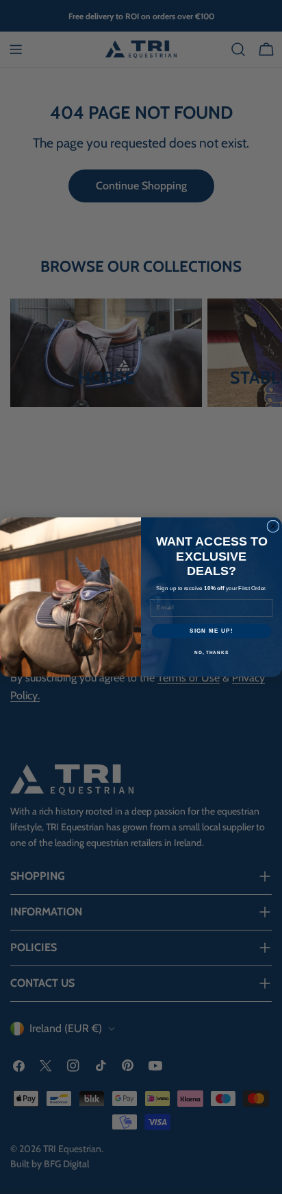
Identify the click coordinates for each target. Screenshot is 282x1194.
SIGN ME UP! (211, 631)
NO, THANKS (211, 653)
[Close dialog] (273, 526)
